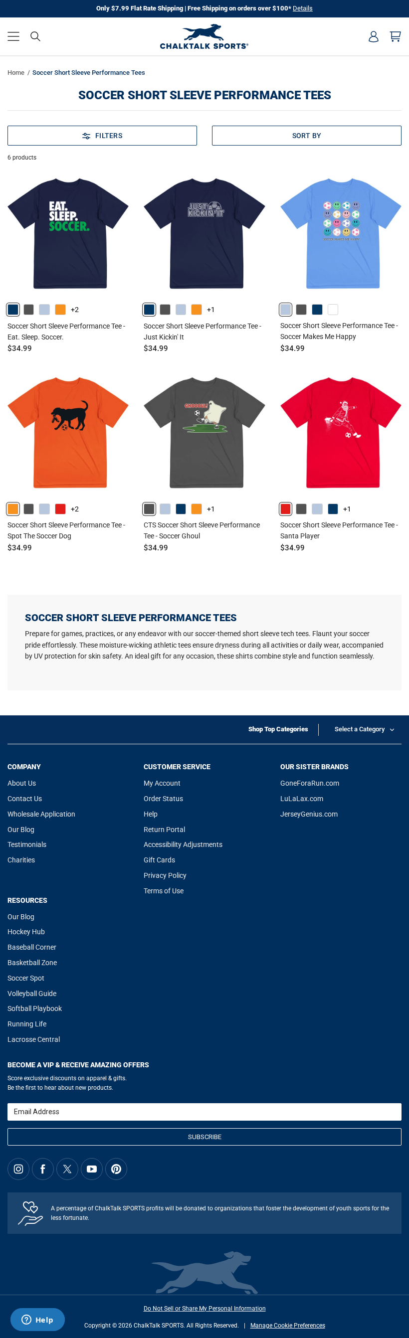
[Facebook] (43, 1169)
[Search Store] (35, 36)
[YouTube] (92, 1169)
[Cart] (396, 36)
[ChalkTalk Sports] (204, 36)
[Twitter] (67, 1169)
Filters (108, 136)
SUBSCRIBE (204, 1137)
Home (15, 72)
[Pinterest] (116, 1169)
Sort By (307, 136)
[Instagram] (18, 1169)
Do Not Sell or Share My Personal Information (205, 1308)
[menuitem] (374, 36)
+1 (211, 310)
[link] (12, 309)
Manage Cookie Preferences (287, 1325)
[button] (13, 36)
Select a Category (360, 729)
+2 (75, 310)
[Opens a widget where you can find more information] (37, 1320)
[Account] (374, 36)
